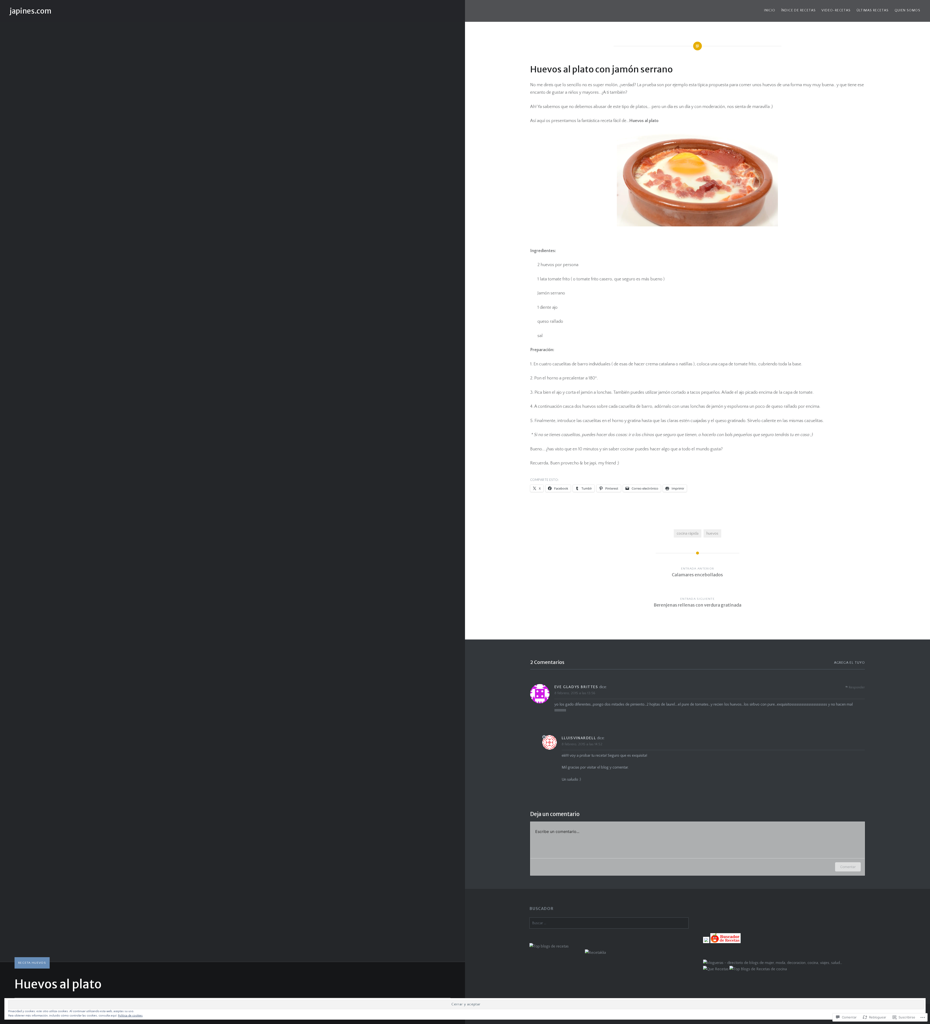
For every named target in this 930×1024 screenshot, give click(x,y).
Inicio (769, 10)
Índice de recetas (798, 10)
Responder (857, 687)
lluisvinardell (579, 738)
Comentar (848, 867)
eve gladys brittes (576, 687)
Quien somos (907, 10)
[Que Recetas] (715, 969)
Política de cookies (130, 1015)
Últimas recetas (873, 10)
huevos (712, 533)
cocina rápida (687, 533)
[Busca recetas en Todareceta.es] (549, 946)
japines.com (30, 10)
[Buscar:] (608, 923)
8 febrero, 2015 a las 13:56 (574, 693)
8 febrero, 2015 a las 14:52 (582, 744)
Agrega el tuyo (849, 663)
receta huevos (32, 962)
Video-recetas (836, 10)
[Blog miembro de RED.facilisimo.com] (706, 942)
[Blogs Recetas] (758, 969)
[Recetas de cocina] (725, 942)
